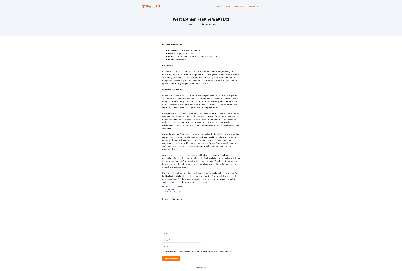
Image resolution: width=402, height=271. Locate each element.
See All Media (170, 189)
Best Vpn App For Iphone (174, 187)
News (228, 6)
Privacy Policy (239, 6)
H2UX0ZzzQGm (209, 24)
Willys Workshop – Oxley (174, 192)
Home (219, 6)
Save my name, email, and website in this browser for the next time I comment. (198, 251)
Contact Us (254, 6)
